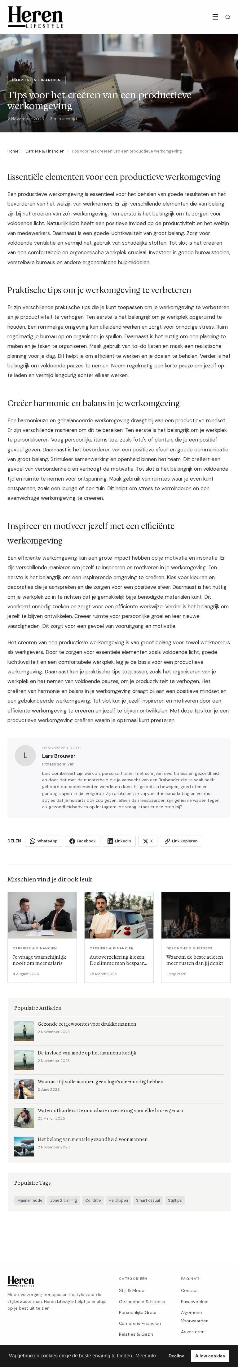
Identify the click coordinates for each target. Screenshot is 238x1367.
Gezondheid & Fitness (142, 1301)
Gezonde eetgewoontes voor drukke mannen (87, 1024)
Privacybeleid (195, 1301)
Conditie (93, 1200)
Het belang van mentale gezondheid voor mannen (93, 1140)
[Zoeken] (228, 17)
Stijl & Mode (131, 1290)
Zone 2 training (63, 1200)
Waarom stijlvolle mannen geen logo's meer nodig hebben (101, 1082)
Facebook (86, 841)
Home (13, 151)
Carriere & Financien (44, 151)
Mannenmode (29, 1200)
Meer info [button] (145, 1355)
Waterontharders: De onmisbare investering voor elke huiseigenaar (111, 1111)
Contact (189, 1290)
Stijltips (175, 1200)
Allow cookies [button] (210, 1355)
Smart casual (148, 1200)
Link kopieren (185, 841)
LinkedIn (123, 841)
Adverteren (193, 1331)
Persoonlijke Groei (137, 1312)
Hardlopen (118, 1200)
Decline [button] (176, 1355)
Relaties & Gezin (136, 1334)
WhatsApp (47, 841)
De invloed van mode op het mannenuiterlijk (87, 1053)
